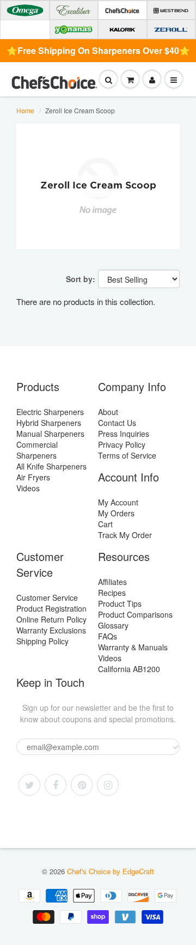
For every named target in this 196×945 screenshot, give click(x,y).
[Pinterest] (82, 785)
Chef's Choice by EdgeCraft (110, 871)
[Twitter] (29, 785)
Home (25, 110)
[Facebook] (55, 785)
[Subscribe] (176, 747)
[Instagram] (108, 785)
